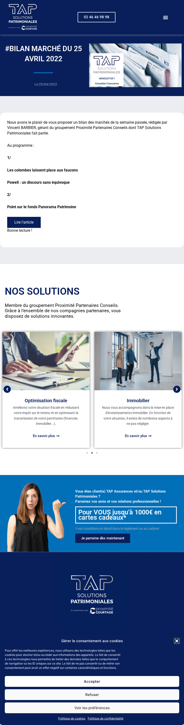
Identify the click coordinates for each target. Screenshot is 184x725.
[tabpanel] (46, 390)
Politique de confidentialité (105, 718)
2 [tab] (92, 453)
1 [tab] (87, 453)
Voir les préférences (92, 708)
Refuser (92, 694)
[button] (176, 641)
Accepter (92, 681)
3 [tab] (96, 453)
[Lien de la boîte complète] (46, 390)
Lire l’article (24, 222)
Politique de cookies (71, 718)
